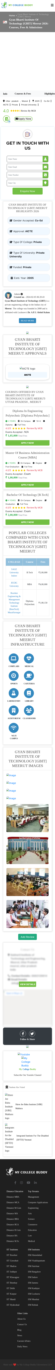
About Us (21, 1319)
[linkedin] (35, 1183)
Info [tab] (5, 93)
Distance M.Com (14, 1208)
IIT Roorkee (12, 1255)
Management (33, 1197)
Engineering (33, 1208)
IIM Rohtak (33, 1305)
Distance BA (12, 1235)
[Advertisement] (27, 61)
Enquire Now (27, 191)
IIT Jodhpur (12, 1272)
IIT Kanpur (11, 1294)
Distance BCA (13, 1224)
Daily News (22, 1346)
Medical (31, 1241)
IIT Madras (11, 1266)
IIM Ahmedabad (35, 1255)
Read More (27, 320)
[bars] (52, 6)
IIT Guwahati (12, 1261)
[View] (11, 774)
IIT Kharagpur (13, 1277)
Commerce (32, 1224)
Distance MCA (13, 1202)
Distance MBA (13, 1197)
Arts (30, 1213)
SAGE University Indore (14, 572)
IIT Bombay (12, 1283)
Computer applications (38, 1202)
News (19, 1335)
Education (32, 1230)
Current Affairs (23, 1341)
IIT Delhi (11, 1288)
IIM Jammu (33, 1283)
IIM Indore (33, 1277)
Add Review (27, 936)
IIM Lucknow (34, 1294)
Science (31, 1219)
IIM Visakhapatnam (36, 1261)
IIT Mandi (11, 1299)
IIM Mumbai (33, 1299)
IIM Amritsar (33, 1266)
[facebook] (23, 1034)
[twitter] (32, 1034)
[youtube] (28, 1183)
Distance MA (12, 1213)
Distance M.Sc (13, 1241)
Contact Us (22, 1324)
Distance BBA (13, 1219)
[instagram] (21, 1183)
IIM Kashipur (34, 1288)
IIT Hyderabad (13, 1305)
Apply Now (24, 118)
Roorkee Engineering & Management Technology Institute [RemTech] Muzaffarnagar (14, 603)
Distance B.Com (14, 1230)
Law (30, 1235)
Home (12, 15)
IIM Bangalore (34, 1272)
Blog (19, 1330)
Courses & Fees (23, 93)
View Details (27, 984)
